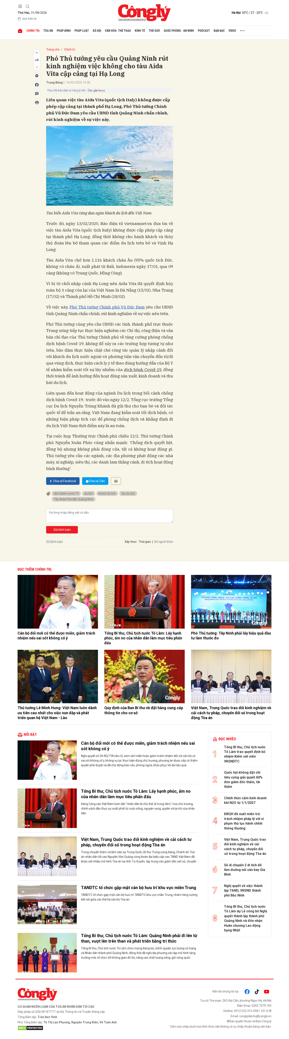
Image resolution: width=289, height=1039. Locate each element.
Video (232, 30)
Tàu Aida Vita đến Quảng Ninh (73, 499)
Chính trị (33, 30)
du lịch (88, 493)
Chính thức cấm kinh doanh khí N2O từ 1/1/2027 (245, 800)
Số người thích (163, 541)
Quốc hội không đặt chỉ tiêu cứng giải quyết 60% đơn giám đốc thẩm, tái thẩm (243, 779)
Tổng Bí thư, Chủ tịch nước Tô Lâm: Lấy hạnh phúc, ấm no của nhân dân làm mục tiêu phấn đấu (143, 638)
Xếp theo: (131, 541)
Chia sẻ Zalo (97, 481)
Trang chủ (52, 49)
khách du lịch (107, 493)
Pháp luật (81, 30)
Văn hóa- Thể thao (118, 30)
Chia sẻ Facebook (64, 481)
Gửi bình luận (62, 529)
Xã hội (97, 30)
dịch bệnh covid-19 (66, 493)
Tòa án (48, 30)
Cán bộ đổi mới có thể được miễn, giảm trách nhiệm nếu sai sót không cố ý (56, 635)
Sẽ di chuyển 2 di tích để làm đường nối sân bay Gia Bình (244, 870)
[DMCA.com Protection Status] (80, 1028)
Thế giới (154, 30)
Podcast (204, 30)
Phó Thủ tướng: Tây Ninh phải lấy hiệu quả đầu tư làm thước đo (231, 635)
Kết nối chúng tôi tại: (226, 991)
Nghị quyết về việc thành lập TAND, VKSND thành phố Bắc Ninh (243, 890)
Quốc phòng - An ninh (179, 30)
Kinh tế (140, 30)
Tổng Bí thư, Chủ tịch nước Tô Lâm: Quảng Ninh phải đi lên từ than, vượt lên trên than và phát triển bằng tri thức (139, 938)
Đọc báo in (29, 18)
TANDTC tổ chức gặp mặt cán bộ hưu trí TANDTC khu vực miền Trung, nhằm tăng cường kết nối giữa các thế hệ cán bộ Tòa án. (139, 897)
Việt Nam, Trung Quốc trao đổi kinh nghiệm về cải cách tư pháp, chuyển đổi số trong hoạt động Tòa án (231, 713)
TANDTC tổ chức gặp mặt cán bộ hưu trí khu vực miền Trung (138, 887)
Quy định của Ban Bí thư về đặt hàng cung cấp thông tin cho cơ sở (143, 710)
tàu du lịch (128, 493)
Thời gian (145, 541)
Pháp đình (64, 30)
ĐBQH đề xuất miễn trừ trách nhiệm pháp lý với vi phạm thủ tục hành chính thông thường (244, 821)
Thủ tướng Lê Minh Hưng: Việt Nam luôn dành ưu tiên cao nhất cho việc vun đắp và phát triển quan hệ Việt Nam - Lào (57, 713)
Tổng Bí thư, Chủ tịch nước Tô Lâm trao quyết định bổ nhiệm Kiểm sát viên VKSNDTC (245, 754)
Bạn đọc (219, 30)
